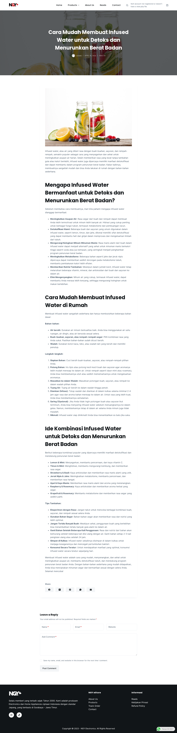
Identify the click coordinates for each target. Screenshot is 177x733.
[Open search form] (127, 5)
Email (78, 627)
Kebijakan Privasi (140, 702)
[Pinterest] (70, 589)
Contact (92, 709)
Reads (134, 699)
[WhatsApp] (80, 589)
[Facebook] (49, 589)
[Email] (91, 589)
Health (102, 56)
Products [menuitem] (72, 5)
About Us (93, 699)
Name (45, 627)
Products (92, 702)
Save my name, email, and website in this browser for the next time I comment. (75, 660)
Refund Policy (138, 706)
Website (112, 627)
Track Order (94, 706)
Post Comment (49, 668)
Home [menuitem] (59, 5)
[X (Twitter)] (59, 589)
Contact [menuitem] (116, 5)
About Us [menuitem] (89, 5)
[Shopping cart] (167, 5)
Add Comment (49, 637)
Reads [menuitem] (103, 5)
